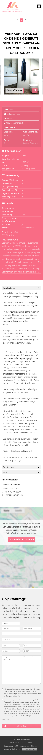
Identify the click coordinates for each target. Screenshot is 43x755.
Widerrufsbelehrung (12, 749)
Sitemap (34, 746)
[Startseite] (12, 6)
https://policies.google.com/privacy (21, 533)
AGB (16, 746)
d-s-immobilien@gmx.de (12, 495)
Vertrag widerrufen (30, 749)
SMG (6, 135)
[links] (17, 20)
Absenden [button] (21, 726)
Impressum (8, 746)
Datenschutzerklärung (19, 689)
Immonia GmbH (25, 742)
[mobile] (39, 6)
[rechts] (25, 20)
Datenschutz (24, 746)
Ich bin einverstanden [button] (21, 539)
